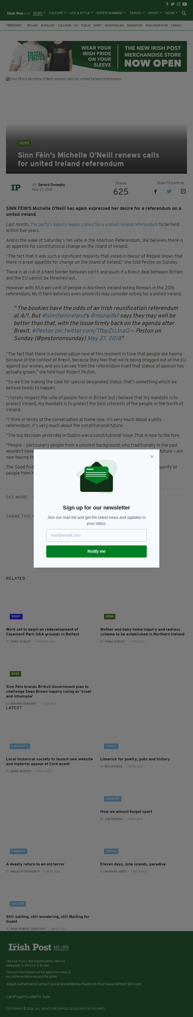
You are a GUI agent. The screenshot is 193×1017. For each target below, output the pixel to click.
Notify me (96, 551)
